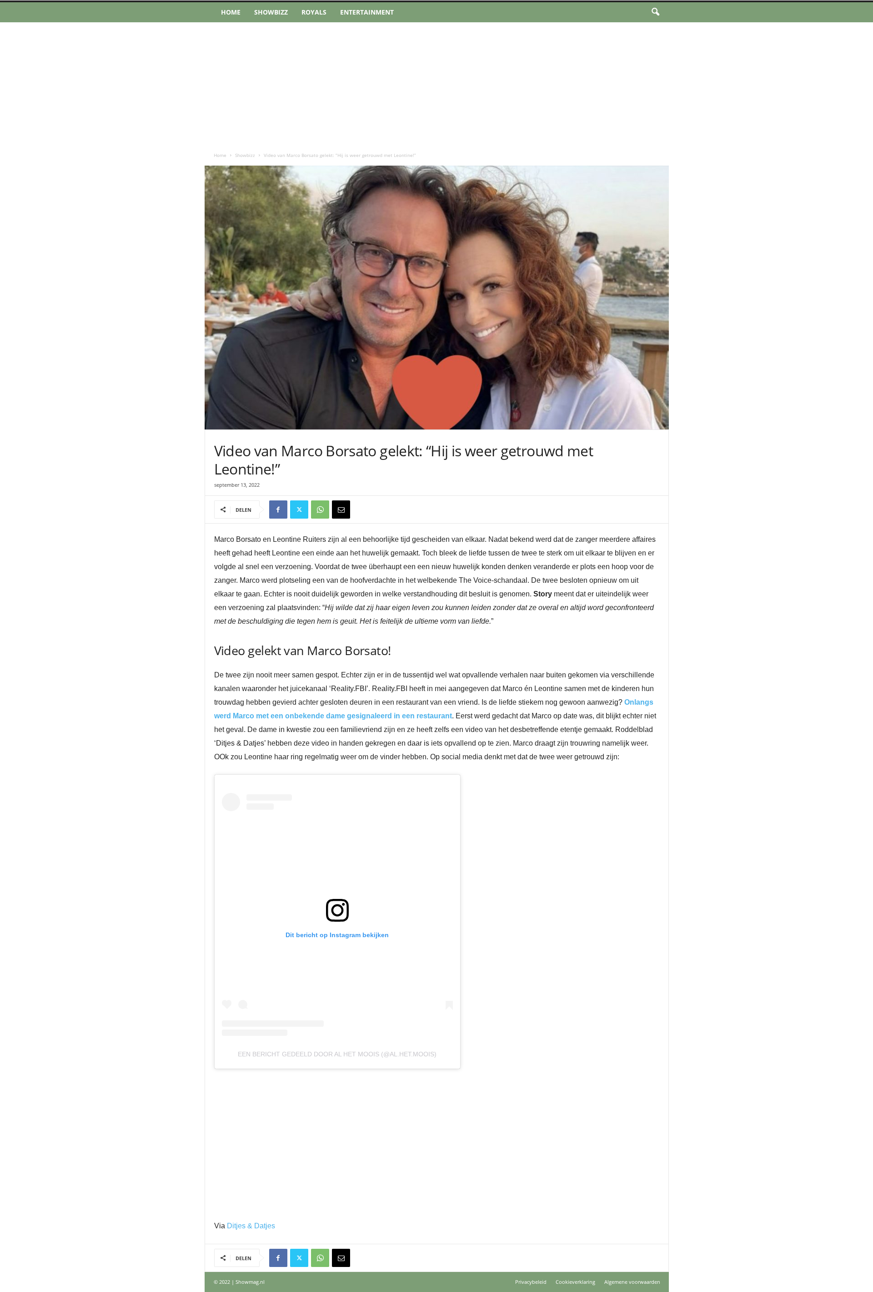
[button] (655, 12)
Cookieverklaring (575, 1281)
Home (231, 12)
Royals (313, 12)
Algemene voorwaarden (632, 1281)
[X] (299, 509)
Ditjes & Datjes (251, 1226)
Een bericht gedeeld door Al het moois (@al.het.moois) (337, 1054)
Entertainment (367, 12)
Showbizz (271, 12)
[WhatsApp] (320, 509)
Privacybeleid (531, 1281)
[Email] (341, 509)
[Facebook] (278, 509)
